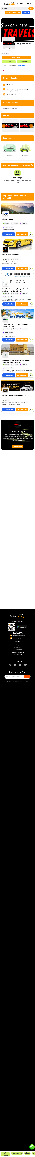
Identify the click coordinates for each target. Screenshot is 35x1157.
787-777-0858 (25, 4)
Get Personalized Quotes (13, 12)
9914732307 (9, 84)
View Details (9, 234)
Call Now (8, 61)
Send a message (17, 446)
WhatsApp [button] (25, 61)
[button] (3, 70)
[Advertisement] (17, 530)
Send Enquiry (16, 57)
